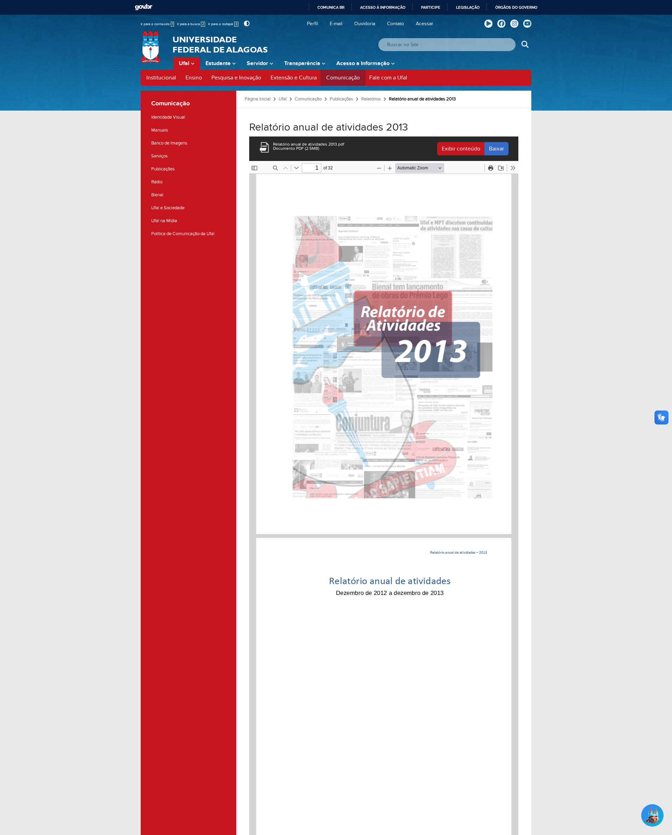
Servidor (257, 63)
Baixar (496, 148)
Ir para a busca (190, 24)
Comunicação (343, 77)
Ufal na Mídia (164, 221)
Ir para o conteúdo (157, 24)
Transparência (302, 63)
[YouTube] (527, 24)
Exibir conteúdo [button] (461, 148)
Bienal (157, 195)
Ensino (194, 77)
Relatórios (371, 99)
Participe (430, 7)
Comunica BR (330, 7)
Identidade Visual (168, 117)
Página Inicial (258, 99)
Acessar (424, 24)
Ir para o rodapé (222, 24)
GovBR (143, 7)
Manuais (159, 130)
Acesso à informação (382, 7)
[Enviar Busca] (524, 44)
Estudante (218, 63)
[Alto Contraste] (245, 24)
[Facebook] (501, 24)
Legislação (467, 7)
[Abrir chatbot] (652, 815)
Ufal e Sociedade (167, 208)
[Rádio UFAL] (488, 24)
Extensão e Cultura (294, 77)
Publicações (163, 169)
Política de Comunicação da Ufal (183, 234)
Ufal (184, 63)
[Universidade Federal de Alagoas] (151, 50)
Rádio (156, 182)
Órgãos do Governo (516, 7)
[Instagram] (514, 24)
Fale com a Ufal (388, 77)
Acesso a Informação (363, 63)
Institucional (161, 77)
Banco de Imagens (169, 143)
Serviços (159, 156)
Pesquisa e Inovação (236, 77)
